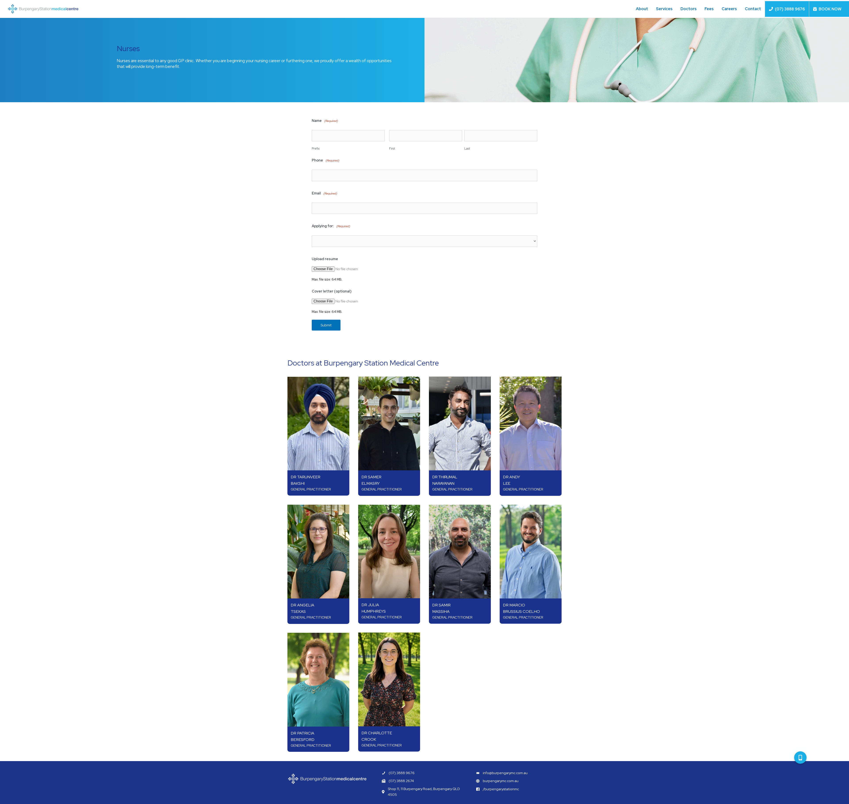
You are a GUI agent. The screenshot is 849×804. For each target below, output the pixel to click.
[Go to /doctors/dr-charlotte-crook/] (389, 679)
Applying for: (331, 226)
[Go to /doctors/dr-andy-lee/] (531, 423)
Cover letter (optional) (332, 291)
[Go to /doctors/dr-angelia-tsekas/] (318, 551)
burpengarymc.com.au (500, 781)
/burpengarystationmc (501, 789)
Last (467, 148)
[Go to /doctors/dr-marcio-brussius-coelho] (531, 551)
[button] (800, 757)
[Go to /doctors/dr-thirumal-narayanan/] (460, 423)
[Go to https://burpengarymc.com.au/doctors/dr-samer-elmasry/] (389, 423)
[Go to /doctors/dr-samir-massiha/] (460, 551)
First (392, 148)
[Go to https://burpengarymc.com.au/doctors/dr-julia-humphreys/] (389, 551)
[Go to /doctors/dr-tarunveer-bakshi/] (318, 423)
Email (324, 193)
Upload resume (325, 259)
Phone (325, 160)
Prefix (315, 148)
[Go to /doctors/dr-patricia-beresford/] (318, 680)
